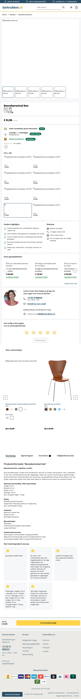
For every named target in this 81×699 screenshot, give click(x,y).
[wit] (20, 409)
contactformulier (8, 663)
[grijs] (16, 409)
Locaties (46, 651)
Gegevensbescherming (64, 696)
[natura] (7, 418)
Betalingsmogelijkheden (31, 644)
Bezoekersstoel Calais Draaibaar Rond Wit (20, 404)
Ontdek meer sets (70, 284)
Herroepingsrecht (72, 693)
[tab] (10, 455)
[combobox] (48, 7)
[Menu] (71, 7)
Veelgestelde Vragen (29, 640)
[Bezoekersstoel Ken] (40, 52)
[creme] (12, 409)
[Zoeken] (63, 7)
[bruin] (7, 409)
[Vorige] (5, 397)
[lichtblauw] (59, 409)
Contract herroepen (12, 694)
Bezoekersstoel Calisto (52, 404)
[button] (6, 146)
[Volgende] (75, 397)
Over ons (46, 640)
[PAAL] (8, 111)
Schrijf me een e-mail (36, 304)
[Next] (75, 270)
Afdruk (76, 696)
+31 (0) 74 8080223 (34, 298)
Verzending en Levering (27, 649)
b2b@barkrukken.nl (46, 314)
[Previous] (6, 270)
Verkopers (46, 647)
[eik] (50, 409)
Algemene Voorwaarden (56, 693)
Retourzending (27, 654)
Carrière (45, 644)
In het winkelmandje (48, 623)
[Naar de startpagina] (12, 7)
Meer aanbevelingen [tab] (14, 350)
